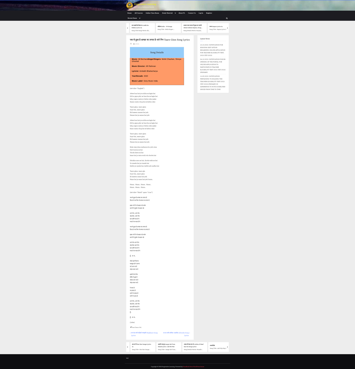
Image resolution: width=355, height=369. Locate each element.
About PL (182, 13)
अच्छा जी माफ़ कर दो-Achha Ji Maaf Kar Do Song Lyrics (192, 345)
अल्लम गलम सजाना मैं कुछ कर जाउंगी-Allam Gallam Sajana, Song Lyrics (191, 26)
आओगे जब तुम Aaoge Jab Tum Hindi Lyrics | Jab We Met (164, 345)
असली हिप (210, 345)
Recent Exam (132, 18)
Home (129, 13)
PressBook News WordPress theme (193, 366)
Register (209, 13)
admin (137, 44)
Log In (201, 13)
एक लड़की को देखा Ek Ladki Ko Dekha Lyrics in (138, 26)
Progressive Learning (145, 4)
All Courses (139, 13)
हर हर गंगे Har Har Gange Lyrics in (139, 345)
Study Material (167, 13)
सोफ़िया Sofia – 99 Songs (163, 26)
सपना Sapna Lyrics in (214, 26)
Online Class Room (152, 13)
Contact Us (192, 13)
